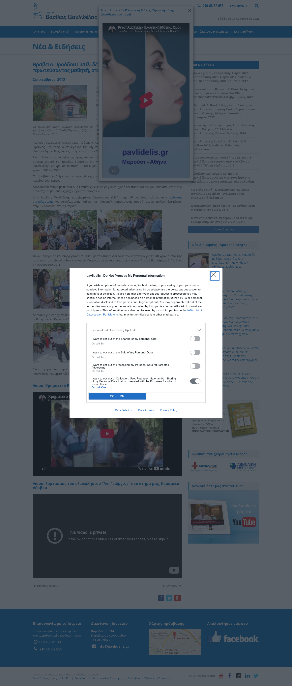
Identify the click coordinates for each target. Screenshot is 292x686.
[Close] (215, 276)
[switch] (195, 338)
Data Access (146, 410)
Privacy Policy (168, 410)
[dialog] (146, 343)
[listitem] (146, 330)
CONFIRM (117, 396)
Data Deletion (123, 410)
